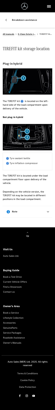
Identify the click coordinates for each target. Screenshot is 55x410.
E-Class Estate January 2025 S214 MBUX (27, 34)
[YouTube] (33, 396)
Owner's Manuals (12, 342)
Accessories (9, 322)
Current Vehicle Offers (15, 281)
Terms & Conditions (27, 373)
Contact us (9, 291)
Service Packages (12, 332)
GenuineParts (10, 327)
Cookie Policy (27, 380)
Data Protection (27, 387)
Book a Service (11, 312)
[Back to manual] (7, 20)
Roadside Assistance (14, 337)
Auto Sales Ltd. (11, 256)
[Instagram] (27, 396)
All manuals (8, 34)
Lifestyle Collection (13, 317)
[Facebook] (20, 396)
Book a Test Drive (12, 276)
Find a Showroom (12, 286)
